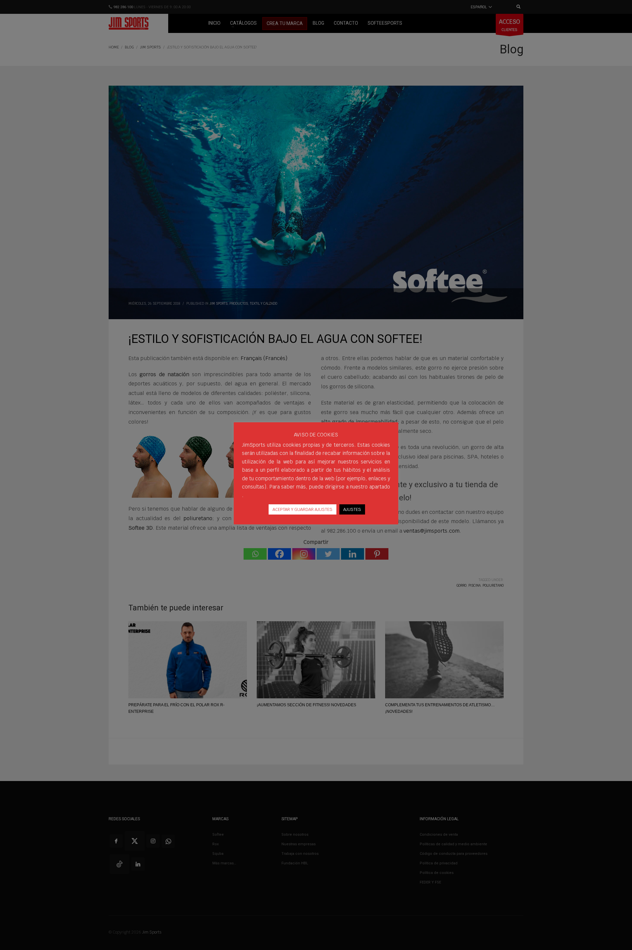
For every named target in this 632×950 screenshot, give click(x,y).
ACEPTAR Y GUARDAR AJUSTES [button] (302, 509)
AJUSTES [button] (352, 509)
